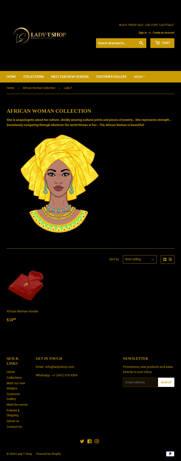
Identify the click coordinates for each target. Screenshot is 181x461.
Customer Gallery (111, 76)
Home (11, 76)
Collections (33, 76)
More (138, 76)
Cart (165, 43)
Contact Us (14, 426)
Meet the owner (17, 404)
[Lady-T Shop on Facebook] (89, 442)
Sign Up (166, 382)
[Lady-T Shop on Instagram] (97, 442)
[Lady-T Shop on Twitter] (82, 442)
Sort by (114, 259)
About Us (13, 421)
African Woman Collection (39, 88)
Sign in (143, 32)
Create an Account (163, 32)
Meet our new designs (70, 76)
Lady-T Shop (24, 453)
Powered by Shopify (48, 453)
